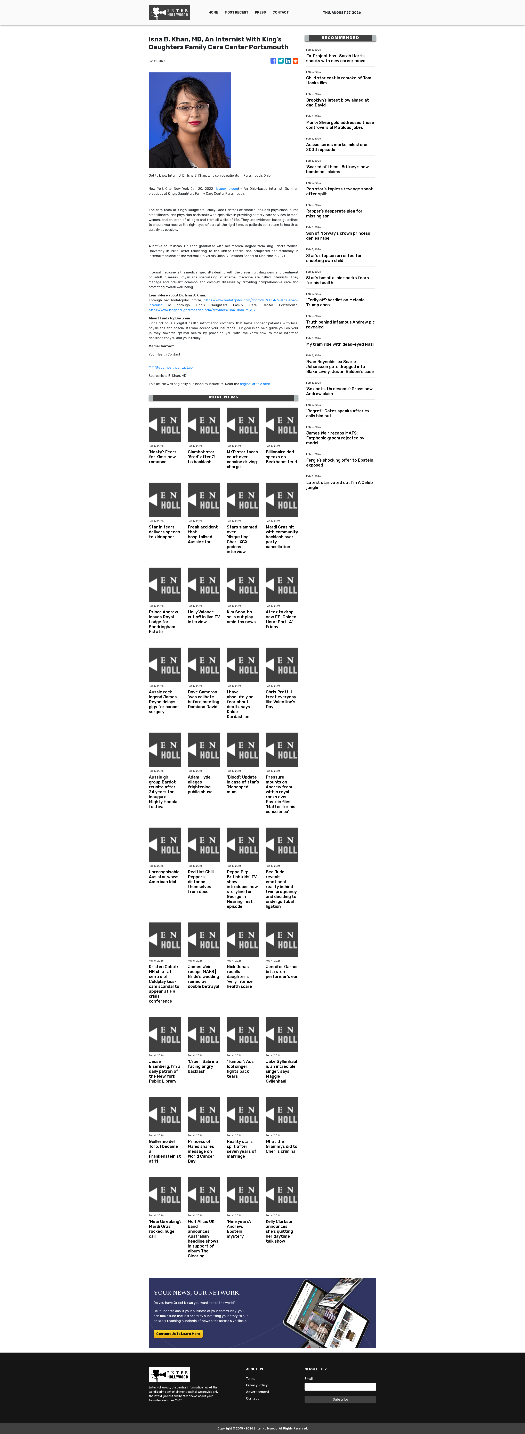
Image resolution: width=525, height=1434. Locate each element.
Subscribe (340, 1399)
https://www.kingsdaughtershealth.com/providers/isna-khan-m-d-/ (202, 310)
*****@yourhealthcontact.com (172, 367)
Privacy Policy (257, 1385)
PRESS (260, 12)
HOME (213, 12)
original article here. (255, 384)
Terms (250, 1379)
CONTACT (281, 12)
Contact (252, 1398)
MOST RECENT (236, 12)
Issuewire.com (227, 189)
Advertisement (257, 1392)
